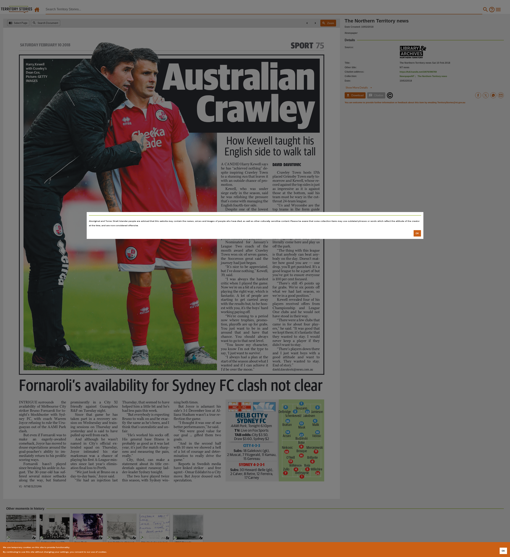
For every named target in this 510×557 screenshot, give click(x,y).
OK (417, 233)
